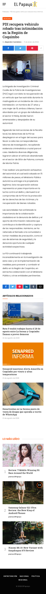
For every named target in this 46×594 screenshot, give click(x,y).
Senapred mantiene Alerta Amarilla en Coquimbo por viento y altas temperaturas (23, 372)
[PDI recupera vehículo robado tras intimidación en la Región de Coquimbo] (23, 67)
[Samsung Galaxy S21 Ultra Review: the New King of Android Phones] (23, 492)
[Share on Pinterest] (32, 48)
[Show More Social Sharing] (41, 48)
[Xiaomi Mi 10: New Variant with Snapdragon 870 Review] (23, 532)
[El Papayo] (26, 4)
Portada (6, 12)
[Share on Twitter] (20, 48)
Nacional (24, 576)
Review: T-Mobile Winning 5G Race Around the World (23, 471)
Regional (7, 19)
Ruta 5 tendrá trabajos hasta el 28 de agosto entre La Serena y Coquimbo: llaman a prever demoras (21, 331)
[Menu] (4, 4)
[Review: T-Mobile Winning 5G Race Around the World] (23, 455)
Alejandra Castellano (13, 42)
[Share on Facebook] (8, 48)
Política (36, 576)
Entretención (10, 576)
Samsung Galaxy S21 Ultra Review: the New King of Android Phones (22, 510)
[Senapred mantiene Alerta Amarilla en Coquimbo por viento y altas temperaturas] (23, 353)
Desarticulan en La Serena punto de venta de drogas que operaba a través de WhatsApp (22, 412)
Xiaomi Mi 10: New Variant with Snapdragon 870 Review (25, 549)
